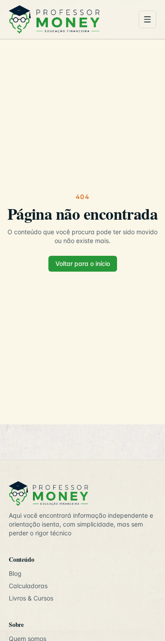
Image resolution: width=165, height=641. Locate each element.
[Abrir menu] (147, 19)
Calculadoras (28, 585)
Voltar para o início (82, 263)
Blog (15, 573)
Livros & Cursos (31, 598)
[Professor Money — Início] (70, 19)
